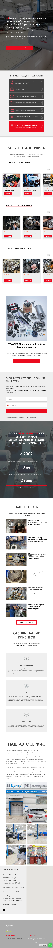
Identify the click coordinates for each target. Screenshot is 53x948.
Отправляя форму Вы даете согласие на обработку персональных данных (21, 417)
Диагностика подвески (9, 233)
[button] (19, 48)
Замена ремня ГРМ (28, 275)
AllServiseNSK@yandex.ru (36, 942)
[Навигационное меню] (50, 2)
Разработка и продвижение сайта (13, 930)
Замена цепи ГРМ (48, 275)
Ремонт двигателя (8, 275)
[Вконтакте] (4, 910)
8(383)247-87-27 (9, 875)
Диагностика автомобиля (9, 190)
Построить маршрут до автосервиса (13, 887)
